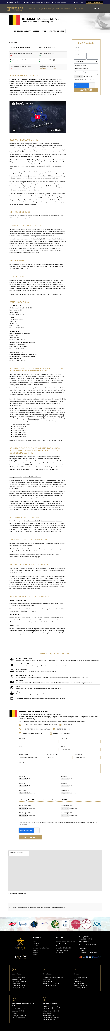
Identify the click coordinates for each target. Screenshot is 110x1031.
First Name (22, 738)
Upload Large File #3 (25, 813)
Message (21, 762)
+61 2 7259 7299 (21, 1015)
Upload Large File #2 (67, 806)
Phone (63, 746)
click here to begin (57, 294)
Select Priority (79, 754)
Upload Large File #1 (25, 806)
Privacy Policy (84, 948)
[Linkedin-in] (20, 957)
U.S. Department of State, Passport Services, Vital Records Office (41, 531)
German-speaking (33, 419)
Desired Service (23, 754)
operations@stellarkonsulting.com (40, 280)
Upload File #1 (23, 776)
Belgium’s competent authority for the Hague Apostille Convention (45, 523)
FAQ (75, 9)
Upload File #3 (23, 783)
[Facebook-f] (16, 957)
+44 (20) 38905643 (53, 984)
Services (32, 9)
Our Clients (59, 9)
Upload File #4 (65, 783)
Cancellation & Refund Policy (88, 953)
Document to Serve (52, 754)
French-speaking (55, 417)
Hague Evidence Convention (34, 456)
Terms (82, 950)
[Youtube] (25, 957)
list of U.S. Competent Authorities (48, 527)
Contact (80, 9)
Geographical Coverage (46, 9)
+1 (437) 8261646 (83, 986)
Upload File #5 (23, 790)
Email (20, 746)
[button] (82, 2)
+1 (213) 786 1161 (21, 986)
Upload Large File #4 (67, 813)
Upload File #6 (65, 790)
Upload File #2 (65, 776)
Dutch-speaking (39, 417)
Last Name (64, 738)
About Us (67, 9)
